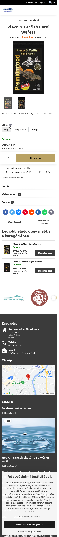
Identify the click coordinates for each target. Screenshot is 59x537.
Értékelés (14, 37)
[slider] (27, 37)
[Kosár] (45, 10)
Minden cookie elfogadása (29, 524)
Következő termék (43, 221)
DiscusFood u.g (16, 177)
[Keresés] (38, 10)
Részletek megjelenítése (29, 531)
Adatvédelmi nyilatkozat (29, 516)
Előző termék (14, 221)
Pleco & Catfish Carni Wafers (27, 243)
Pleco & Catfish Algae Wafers (27, 261)
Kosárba (35, 158)
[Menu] (53, 10)
